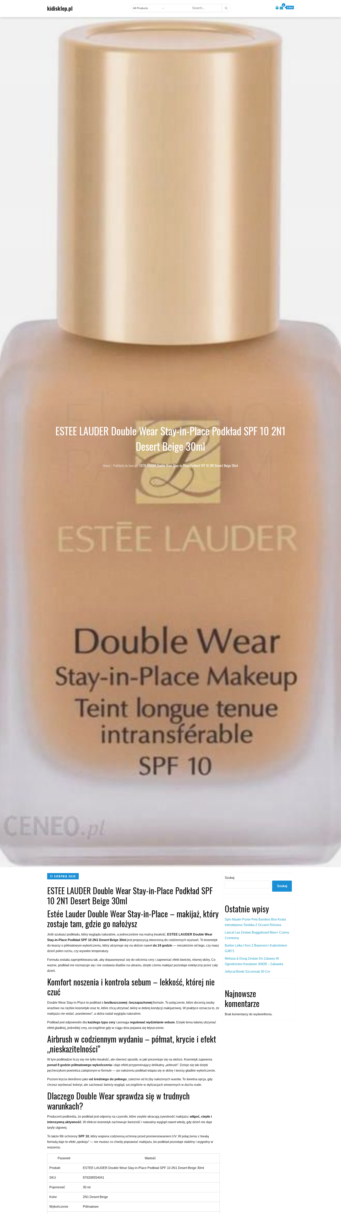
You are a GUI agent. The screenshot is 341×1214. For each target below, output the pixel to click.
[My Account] (277, 8)
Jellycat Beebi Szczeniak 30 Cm (247, 971)
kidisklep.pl (60, 8)
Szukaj (229, 877)
